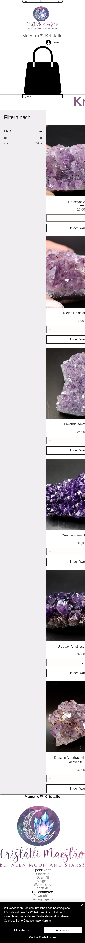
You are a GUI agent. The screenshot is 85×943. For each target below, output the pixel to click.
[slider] (5, 138)
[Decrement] (49, 218)
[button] (42, 70)
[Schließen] (79, 907)
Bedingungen (41, 899)
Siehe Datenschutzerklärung (33, 920)
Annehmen (63, 930)
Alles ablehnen (23, 930)
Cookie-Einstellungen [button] (42, 937)
